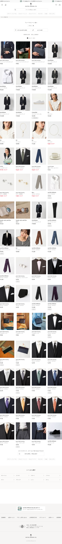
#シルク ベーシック (23, 13)
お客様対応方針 (33, 517)
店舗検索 (3, 517)
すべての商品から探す (31, 9)
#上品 (46, 13)
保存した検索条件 (34, 34)
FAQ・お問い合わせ (22, 517)
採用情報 (59, 517)
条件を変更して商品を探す (31, 453)
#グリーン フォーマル (12, 13)
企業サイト (51, 517)
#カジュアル (52, 13)
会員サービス (11, 517)
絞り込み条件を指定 (22, 30)
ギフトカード (43, 517)
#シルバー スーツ (32, 13)
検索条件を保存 (27, 34)
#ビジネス (40, 13)
